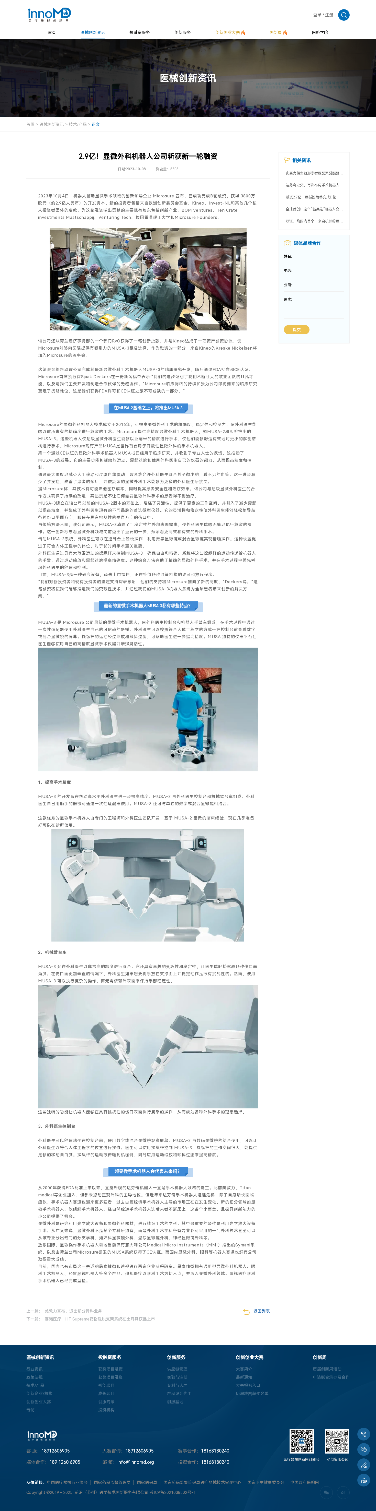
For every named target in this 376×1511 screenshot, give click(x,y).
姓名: (288, 256)
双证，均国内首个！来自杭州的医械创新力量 (315, 221)
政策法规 (34, 1377)
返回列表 (261, 1311)
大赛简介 (244, 1369)
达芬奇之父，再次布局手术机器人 (312, 185)
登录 (317, 15)
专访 (30, 1410)
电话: (288, 271)
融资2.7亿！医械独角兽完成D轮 (311, 197)
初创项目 (106, 1385)
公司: (288, 285)
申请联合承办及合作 (331, 1377)
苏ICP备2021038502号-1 (173, 1492)
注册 (329, 15)
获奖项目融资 (110, 1369)
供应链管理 (177, 1369)
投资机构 (106, 1410)
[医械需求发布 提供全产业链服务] (363, 1464)
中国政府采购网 (304, 1482)
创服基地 (175, 1401)
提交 (297, 329)
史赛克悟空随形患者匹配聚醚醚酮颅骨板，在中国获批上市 (315, 173)
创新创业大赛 (38, 1401)
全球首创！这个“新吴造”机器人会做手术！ (315, 209)
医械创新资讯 (51, 124)
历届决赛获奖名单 (252, 1393)
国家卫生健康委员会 (265, 1482)
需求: (288, 299)
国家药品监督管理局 (112, 1482)
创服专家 (106, 1401)
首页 (30, 124)
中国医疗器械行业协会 (67, 1482)
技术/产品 (78, 124)
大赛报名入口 (248, 1385)
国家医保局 (147, 1482)
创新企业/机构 (39, 1393)
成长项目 (106, 1393)
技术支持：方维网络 (232, 1493)
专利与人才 (177, 1385)
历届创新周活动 (327, 1369)
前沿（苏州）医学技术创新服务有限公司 (111, 1492)
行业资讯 (34, 1369)
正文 (96, 124)
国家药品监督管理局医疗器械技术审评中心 (202, 1482)
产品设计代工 (179, 1393)
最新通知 (244, 1377)
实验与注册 (177, 1377)
